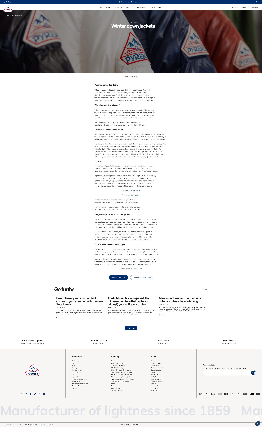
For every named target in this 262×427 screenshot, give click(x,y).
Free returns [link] (164, 340)
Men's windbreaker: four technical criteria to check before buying (180, 300)
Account (245, 7)
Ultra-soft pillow (156, 381)
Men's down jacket (117, 363)
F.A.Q (73, 363)
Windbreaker (115, 386)
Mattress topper (156, 386)
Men (101, 7)
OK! (252, 416)
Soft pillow (154, 377)
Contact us (75, 361)
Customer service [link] (98, 340)
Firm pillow (154, 374)
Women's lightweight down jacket (122, 379)
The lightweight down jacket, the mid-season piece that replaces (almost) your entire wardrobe (128, 301)
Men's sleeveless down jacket (121, 370)
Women (109, 7)
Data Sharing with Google (228, 405)
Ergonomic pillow (156, 379)
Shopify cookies (225, 403)
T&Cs (73, 374)
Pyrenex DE (75, 388)
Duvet (153, 361)
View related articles (142, 277)
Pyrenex (6, 15)
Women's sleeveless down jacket (122, 372)
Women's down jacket (118, 365)
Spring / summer (116, 390)
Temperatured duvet (157, 368)
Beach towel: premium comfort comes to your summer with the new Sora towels (79, 301)
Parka (113, 384)
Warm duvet (155, 365)
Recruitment (76, 381)
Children (118, 7)
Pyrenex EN (75, 386)
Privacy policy (76, 372)
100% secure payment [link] (32, 340)
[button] (101, 7)
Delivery (74, 368)
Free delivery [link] (229, 340)
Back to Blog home (131, 76)
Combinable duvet (157, 370)
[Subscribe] (253, 373)
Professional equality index (80, 384)
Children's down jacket (118, 368)
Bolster (153, 384)
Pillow (153, 372)
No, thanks (224, 416)
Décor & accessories (157, 388)
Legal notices (76, 377)
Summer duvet (156, 363)
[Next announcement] (181, 2)
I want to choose (238, 416)
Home (127, 7)
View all (205, 289)
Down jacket (115, 361)
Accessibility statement (79, 379)
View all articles (118, 277)
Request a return (77, 370)
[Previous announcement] (81, 2)
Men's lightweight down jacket (121, 377)
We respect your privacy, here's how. (229, 396)
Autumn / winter (116, 388)
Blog (73, 365)
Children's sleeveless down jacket (122, 374)
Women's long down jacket (120, 381)
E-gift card (154, 390)
